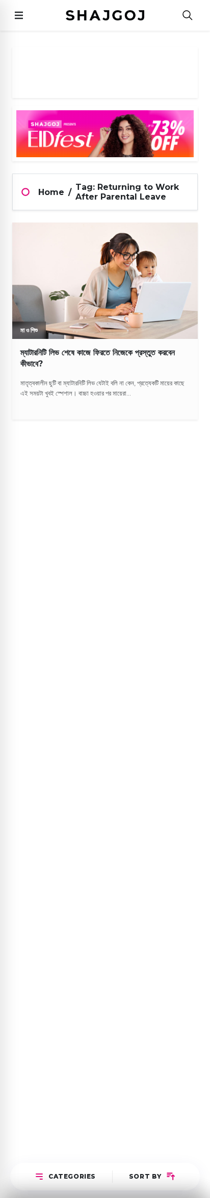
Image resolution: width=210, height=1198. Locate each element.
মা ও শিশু (29, 330)
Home (51, 192)
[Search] (187, 15)
